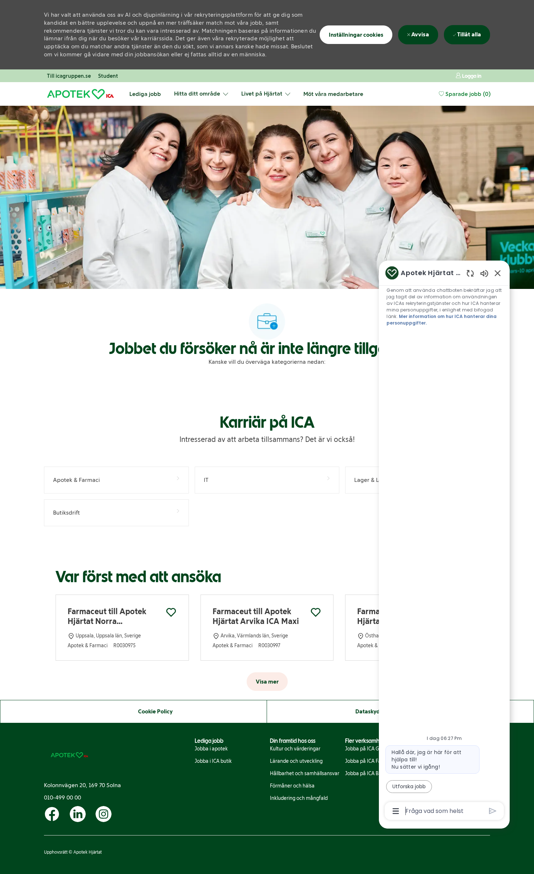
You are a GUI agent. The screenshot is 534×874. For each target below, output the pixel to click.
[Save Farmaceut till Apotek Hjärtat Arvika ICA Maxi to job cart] (315, 612)
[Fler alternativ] (395, 811)
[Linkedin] (78, 814)
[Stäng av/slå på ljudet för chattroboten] (484, 273)
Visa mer (267, 681)
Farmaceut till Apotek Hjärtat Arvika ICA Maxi (256, 617)
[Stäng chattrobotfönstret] (497, 273)
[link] (211, 749)
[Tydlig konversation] (470, 273)
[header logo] (80, 94)
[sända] (492, 810)
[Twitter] (52, 814)
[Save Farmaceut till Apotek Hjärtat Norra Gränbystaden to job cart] (171, 612)
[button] (468, 76)
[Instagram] (104, 814)
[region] (444, 541)
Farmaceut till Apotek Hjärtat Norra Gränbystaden (107, 617)
